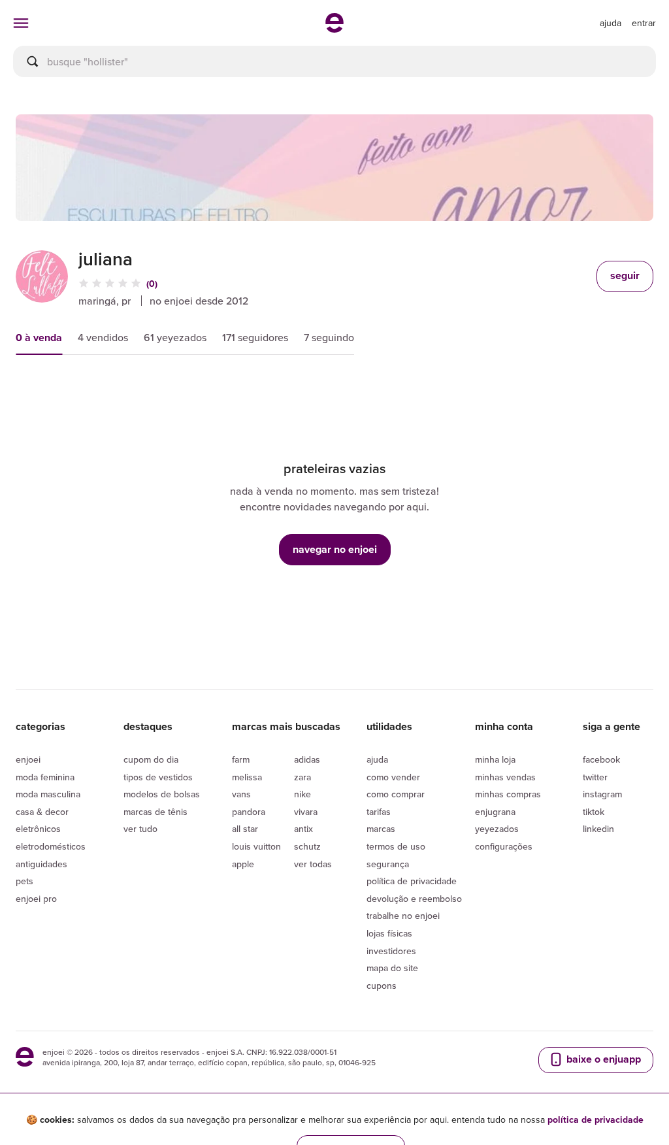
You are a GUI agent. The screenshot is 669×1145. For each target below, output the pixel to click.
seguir (625, 275)
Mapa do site (392, 967)
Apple (243, 864)
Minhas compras (508, 794)
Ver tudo (140, 828)
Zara (302, 777)
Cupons (382, 985)
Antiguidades (41, 864)
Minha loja (495, 759)
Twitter (595, 777)
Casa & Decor (42, 811)
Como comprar (396, 794)
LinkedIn (598, 828)
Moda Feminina (45, 777)
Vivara (306, 811)
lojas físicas (389, 933)
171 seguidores (255, 337)
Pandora (248, 811)
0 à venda (39, 337)
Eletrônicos (38, 828)
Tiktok (593, 811)
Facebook (601, 759)
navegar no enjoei (335, 549)
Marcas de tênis (155, 811)
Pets (24, 881)
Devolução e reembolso (414, 898)
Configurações (503, 846)
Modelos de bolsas (161, 794)
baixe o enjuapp (602, 1059)
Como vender (393, 777)
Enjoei (28, 759)
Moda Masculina (48, 794)
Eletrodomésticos (51, 846)
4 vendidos (103, 337)
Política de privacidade (412, 881)
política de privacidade (595, 1119)
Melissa (247, 777)
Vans (241, 794)
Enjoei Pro (36, 898)
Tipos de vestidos (158, 777)
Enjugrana (495, 811)
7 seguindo (329, 337)
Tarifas (379, 811)
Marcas (381, 828)
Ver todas (313, 864)
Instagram (602, 794)
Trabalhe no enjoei (403, 915)
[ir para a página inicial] (334, 29)
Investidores (391, 950)
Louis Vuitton (256, 846)
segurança (388, 864)
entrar (644, 22)
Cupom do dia (150, 759)
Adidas (307, 759)
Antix (303, 828)
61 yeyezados (175, 337)
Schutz (307, 846)
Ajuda (377, 759)
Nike (302, 794)
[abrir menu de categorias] (21, 23)
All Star (245, 828)
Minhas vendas (505, 777)
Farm (241, 759)
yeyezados (497, 828)
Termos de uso (396, 846)
